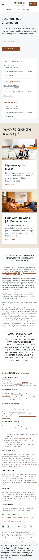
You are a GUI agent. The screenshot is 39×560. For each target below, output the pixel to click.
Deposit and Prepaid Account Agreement (14, 521)
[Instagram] (8, 526)
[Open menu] (5, 4)
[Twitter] (14, 526)
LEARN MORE (9, 255)
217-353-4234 (8, 96)
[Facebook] (3, 526)
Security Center (28, 517)
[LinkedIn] (25, 526)
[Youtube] (19, 526)
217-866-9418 (8, 116)
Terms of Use (20, 542)
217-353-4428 (8, 75)
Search (10, 49)
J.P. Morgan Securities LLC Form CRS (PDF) (18, 272)
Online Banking (6, 517)
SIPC (9, 315)
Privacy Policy (6, 557)
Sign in (33, 4)
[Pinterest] (31, 526)
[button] (37, 544)
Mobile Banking (17, 517)
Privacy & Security (7, 542)
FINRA (4, 315)
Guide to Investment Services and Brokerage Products (19, 274)
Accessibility (31, 542)
